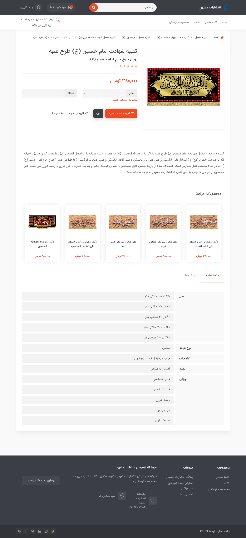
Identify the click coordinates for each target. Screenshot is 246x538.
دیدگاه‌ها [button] (190, 275)
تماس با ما (186, 494)
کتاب (197, 22)
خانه (224, 22)
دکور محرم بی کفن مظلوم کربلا (163, 244)
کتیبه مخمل (211, 22)
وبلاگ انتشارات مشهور (180, 477)
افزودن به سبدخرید (120, 113)
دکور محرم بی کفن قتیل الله (123, 244)
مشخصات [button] (212, 275)
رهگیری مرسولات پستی (41, 480)
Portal (204, 531)
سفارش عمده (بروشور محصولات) (180, 486)
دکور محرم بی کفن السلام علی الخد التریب (203, 244)
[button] (61, 7)
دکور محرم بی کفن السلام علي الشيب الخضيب (82, 244)
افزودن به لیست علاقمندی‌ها (68, 113)
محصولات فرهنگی (179, 22)
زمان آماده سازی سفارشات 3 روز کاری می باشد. (37, 22)
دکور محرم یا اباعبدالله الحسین (42, 244)
